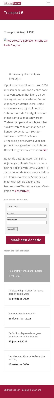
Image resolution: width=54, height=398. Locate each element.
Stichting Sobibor (12, 389)
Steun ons (36, 389)
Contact (25, 389)
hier (45, 150)
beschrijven (22, 191)
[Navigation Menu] (48, 3)
